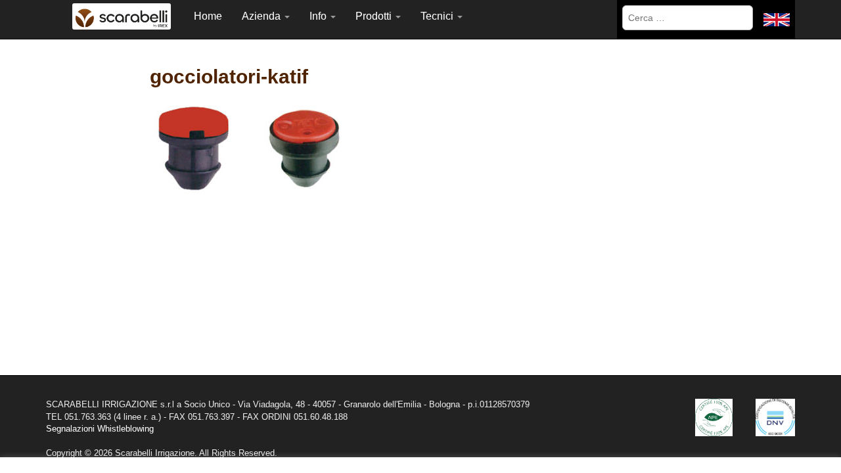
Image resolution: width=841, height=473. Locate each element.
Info (319, 16)
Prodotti (374, 16)
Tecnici (438, 16)
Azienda (262, 16)
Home (208, 16)
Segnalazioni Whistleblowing (100, 429)
